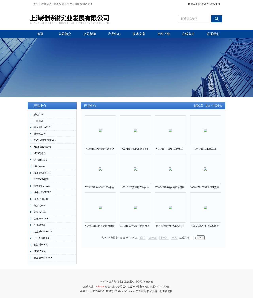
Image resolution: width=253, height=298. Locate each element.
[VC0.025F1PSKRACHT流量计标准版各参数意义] (205, 165)
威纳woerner (40, 166)
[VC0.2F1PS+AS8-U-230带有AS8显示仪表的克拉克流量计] (100, 165)
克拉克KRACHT (42, 127)
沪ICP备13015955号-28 (104, 291)
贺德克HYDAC (42, 186)
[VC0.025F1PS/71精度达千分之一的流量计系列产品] (100, 127)
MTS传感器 (40, 153)
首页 (207, 105)
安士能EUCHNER (43, 257)
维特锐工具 (40, 133)
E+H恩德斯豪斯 (42, 238)
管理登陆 (141, 291)
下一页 (164, 237)
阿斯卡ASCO (40, 212)
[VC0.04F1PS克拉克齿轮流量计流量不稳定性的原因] (170, 165)
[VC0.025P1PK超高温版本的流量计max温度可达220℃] (135, 127)
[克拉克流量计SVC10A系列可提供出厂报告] (170, 204)
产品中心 (217, 105)
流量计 (39, 121)
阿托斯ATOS (40, 159)
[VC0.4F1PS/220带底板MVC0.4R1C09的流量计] (205, 127)
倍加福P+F (39, 205)
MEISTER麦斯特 (42, 146)
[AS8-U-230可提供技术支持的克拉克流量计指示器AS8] (205, 204)
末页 (174, 237)
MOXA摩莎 (40, 251)
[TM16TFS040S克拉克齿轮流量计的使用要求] (135, 204)
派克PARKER (41, 199)
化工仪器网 (166, 291)
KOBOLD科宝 (41, 179)
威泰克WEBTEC (42, 173)
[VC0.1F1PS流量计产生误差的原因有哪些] (135, 165)
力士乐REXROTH (43, 231)
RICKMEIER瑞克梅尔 (45, 140)
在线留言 (204, 4)
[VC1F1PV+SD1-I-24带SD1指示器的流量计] (170, 127)
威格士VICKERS (42, 192)
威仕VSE (38, 114)
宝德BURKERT (41, 218)
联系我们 (215, 4)
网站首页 (193, 4)
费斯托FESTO (41, 244)
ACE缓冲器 (40, 225)
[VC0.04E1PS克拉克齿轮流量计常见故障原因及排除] (100, 204)
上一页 (152, 237)
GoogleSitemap (126, 291)
